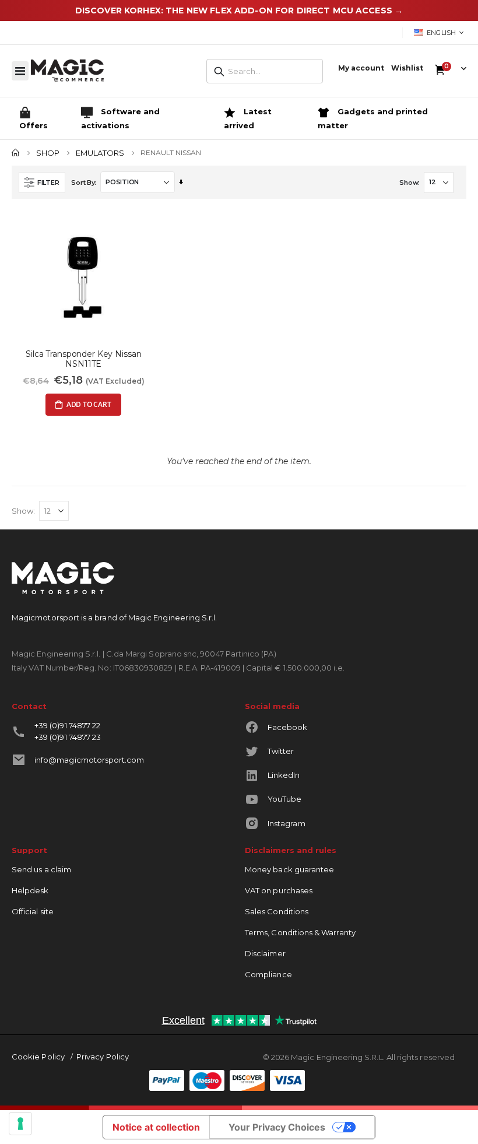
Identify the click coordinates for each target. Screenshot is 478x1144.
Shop (47, 153)
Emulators (100, 153)
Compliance (268, 974)
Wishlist (407, 68)
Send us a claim (41, 869)
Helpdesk (30, 890)
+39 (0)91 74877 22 (67, 725)
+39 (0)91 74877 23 (67, 737)
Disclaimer (265, 953)
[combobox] (264, 71)
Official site (33, 911)
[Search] (219, 71)
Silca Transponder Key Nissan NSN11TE (83, 359)
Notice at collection (156, 1127)
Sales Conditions (276, 911)
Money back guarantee (289, 869)
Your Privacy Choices (277, 1127)
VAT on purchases (278, 890)
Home (16, 153)
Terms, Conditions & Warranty (300, 932)
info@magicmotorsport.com (89, 759)
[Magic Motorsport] (67, 70)
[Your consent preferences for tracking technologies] (20, 1124)
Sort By (82, 182)
